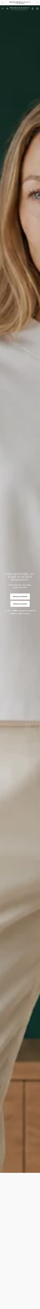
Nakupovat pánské (20, 604)
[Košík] (37, 8)
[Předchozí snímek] (2, 2)
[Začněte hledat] (7, 8)
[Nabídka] (2, 8)
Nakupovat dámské (20, 596)
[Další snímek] (37, 2)
